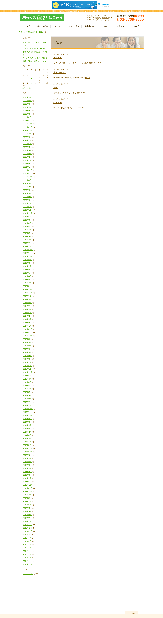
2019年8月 (27, 223)
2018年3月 (27, 279)
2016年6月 (27, 349)
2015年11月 (27, 372)
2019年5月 (27, 233)
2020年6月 (27, 190)
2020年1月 (27, 207)
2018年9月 (27, 260)
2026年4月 (27, 111)
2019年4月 (27, 236)
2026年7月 (27, 101)
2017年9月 (27, 299)
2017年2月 (27, 323)
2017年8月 (27, 303)
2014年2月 (27, 438)
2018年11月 (27, 253)
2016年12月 (28, 329)
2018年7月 (27, 266)
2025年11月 (27, 127)
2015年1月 (27, 405)
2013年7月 (27, 462)
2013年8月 (27, 458)
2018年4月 (27, 276)
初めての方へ (42, 26)
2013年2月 (27, 478)
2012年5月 (27, 508)
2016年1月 (27, 366)
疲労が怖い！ (59, 72)
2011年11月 (27, 528)
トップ (27, 26)
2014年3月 (27, 435)
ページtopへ (133, 613)
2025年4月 (27, 150)
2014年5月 (27, 429)
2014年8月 (27, 422)
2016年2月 (27, 362)
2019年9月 (27, 220)
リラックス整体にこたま (28, 32)
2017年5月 (27, 313)
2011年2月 (27, 558)
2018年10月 (28, 256)
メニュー (58, 26)
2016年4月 (27, 356)
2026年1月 (27, 120)
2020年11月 (27, 173)
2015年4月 (27, 395)
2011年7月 (27, 541)
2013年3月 (27, 475)
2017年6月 (27, 309)
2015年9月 (27, 379)
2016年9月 (27, 339)
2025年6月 (27, 144)
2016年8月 (27, 342)
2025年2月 (27, 157)
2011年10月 (27, 531)
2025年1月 (27, 160)
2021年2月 (27, 164)
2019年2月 (27, 243)
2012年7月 (27, 501)
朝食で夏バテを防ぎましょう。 (35, 61)
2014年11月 (27, 412)
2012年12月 (28, 485)
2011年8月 (27, 538)
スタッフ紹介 (74, 26)
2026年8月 (27, 97)
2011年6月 (27, 544)
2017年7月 (27, 306)
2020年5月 (27, 193)
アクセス (120, 26)
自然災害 (57, 58)
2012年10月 (28, 491)
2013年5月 (27, 468)
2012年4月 (27, 511)
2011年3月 (27, 554)
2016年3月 (27, 359)
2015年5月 (27, 392)
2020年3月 (27, 200)
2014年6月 (27, 425)
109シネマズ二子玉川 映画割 (35, 58)
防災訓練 (57, 103)
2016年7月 (27, 346)
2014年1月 (27, 442)
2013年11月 (27, 448)
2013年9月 (27, 455)
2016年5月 (27, 352)
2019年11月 (27, 213)
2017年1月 (27, 326)
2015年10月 (28, 376)
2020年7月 (27, 187)
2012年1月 (27, 521)
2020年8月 (27, 183)
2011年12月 (27, 525)
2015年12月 (28, 369)
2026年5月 (27, 107)
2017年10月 (28, 296)
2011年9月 (27, 535)
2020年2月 (27, 203)
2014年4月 (27, 432)
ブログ (136, 26)
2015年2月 (27, 402)
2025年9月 (27, 134)
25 (31, 83)
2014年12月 (28, 409)
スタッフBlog (28, 574)
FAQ (105, 26)
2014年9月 (27, 419)
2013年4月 (27, 472)
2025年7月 (27, 140)
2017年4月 (27, 316)
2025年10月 (28, 130)
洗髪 (55, 88)
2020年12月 (28, 170)
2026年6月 (27, 104)
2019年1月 (27, 246)
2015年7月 (27, 385)
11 (31, 78)
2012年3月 (27, 515)
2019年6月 (27, 230)
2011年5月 (27, 548)
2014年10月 (28, 415)
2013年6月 (27, 465)
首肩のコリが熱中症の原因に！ (35, 49)
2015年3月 (27, 399)
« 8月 (23, 88)
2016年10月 (28, 336)
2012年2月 (27, 518)
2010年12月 (28, 564)
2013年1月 (27, 482)
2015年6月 (27, 389)
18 (31, 80)
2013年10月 (28, 452)
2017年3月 (27, 319)
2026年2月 (27, 117)
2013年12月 (28, 445)
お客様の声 (89, 26)
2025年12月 (28, 124)
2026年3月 (27, 114)
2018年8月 (27, 263)
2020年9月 (27, 180)
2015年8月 (27, 382)
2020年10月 (28, 177)
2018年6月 (27, 270)
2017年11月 (27, 293)
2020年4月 (27, 197)
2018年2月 (27, 283)
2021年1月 (27, 167)
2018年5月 (27, 273)
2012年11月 (27, 488)
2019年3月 (27, 240)
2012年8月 (27, 498)
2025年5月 (27, 147)
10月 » (28, 88)
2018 (41, 32)
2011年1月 (27, 561)
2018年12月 (28, 250)
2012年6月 (27, 505)
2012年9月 (27, 495)
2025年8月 (27, 137)
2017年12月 (28, 289)
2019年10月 (28, 217)
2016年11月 (27, 332)
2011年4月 (27, 551)
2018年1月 (27, 286)
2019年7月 (27, 226)
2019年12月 (28, 210)
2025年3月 (27, 154)
